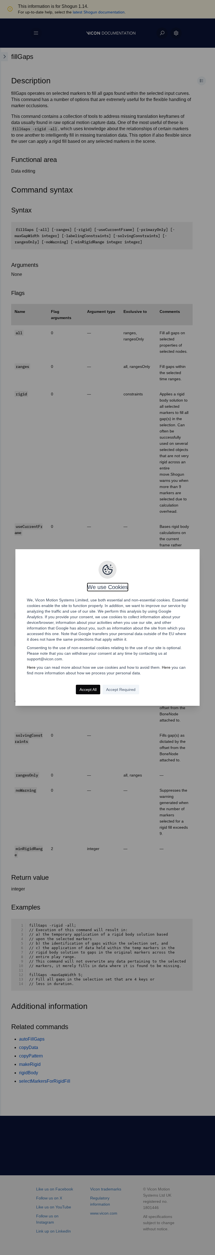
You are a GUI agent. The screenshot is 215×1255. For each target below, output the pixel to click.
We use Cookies (107, 587)
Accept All (88, 689)
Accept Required (120, 689)
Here (31, 667)
